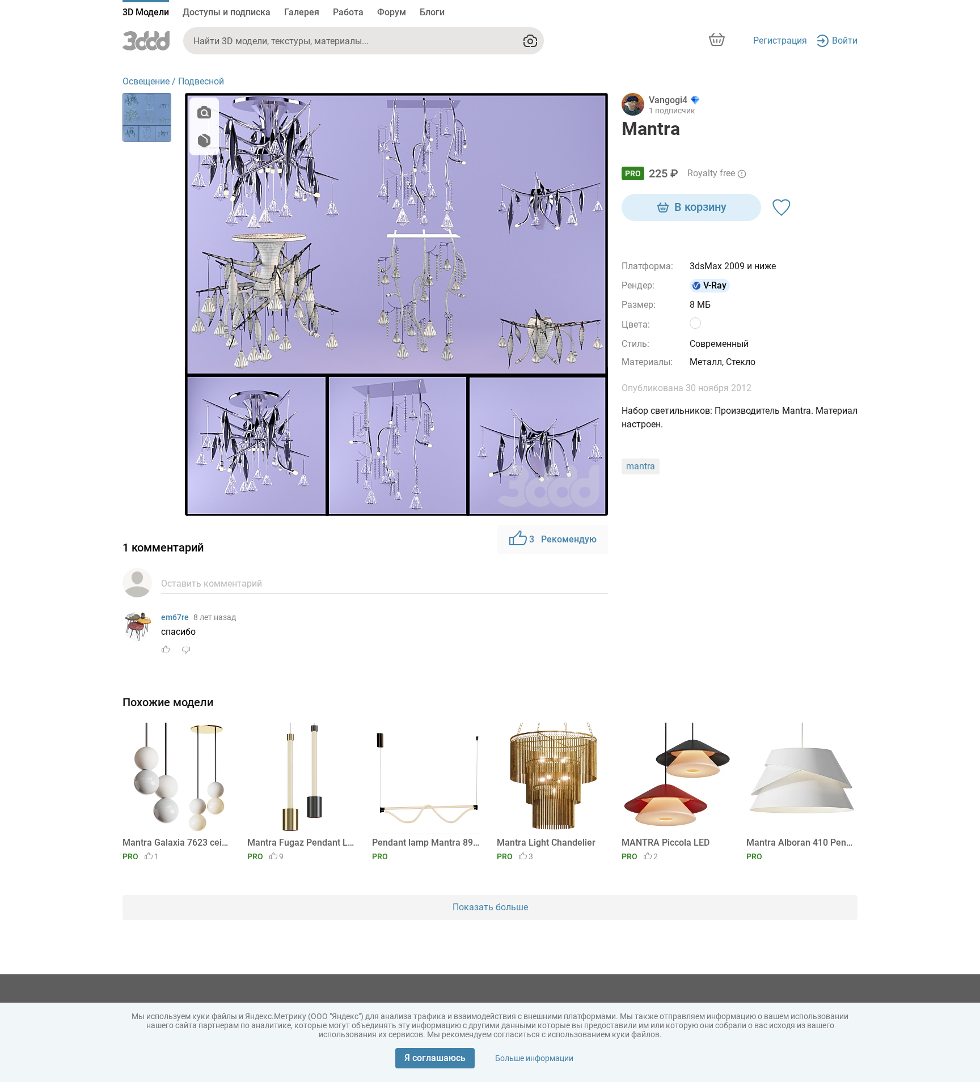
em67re (175, 617)
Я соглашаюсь (435, 1058)
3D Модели (145, 12)
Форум (391, 12)
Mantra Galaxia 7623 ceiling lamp (176, 842)
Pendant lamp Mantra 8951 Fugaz (425, 842)
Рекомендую (563, 539)
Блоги (432, 12)
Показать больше (490, 907)
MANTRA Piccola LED (665, 842)
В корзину (700, 207)
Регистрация (780, 40)
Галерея (301, 12)
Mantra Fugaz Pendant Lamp (300, 842)
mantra (640, 466)
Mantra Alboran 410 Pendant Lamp (800, 842)
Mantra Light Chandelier (546, 842)
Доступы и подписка (227, 12)
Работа (348, 12)
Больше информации (534, 1058)
